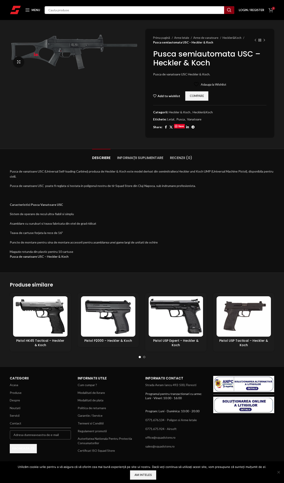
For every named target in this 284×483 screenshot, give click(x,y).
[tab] (101, 155)
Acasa (14, 385)
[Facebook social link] (166, 127)
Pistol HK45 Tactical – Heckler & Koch (40, 342)
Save (181, 126)
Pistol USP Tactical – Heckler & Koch (243, 342)
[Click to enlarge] (18, 62)
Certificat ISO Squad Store (96, 450)
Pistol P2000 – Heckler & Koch (108, 340)
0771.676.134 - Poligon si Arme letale (171, 420)
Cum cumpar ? (87, 385)
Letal (170, 119)
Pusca (180, 119)
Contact (15, 423)
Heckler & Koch (179, 112)
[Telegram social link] (193, 127)
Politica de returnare (92, 408)
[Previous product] (255, 40)
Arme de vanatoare (206, 37)
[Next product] (264, 40)
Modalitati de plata (90, 400)
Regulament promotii (92, 431)
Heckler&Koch (232, 37)
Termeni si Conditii (91, 423)
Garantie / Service (90, 415)
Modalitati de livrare (91, 393)
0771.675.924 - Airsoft (161, 429)
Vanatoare (194, 119)
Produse (16, 393)
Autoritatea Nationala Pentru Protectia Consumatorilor (105, 441)
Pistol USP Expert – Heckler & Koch (176, 342)
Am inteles (143, 475)
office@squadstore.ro (160, 437)
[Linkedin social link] (187, 127)
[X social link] (171, 127)
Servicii (15, 415)
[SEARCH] (229, 10)
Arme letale (182, 37)
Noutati (15, 408)
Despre (15, 400)
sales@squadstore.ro (160, 446)
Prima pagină (162, 37)
